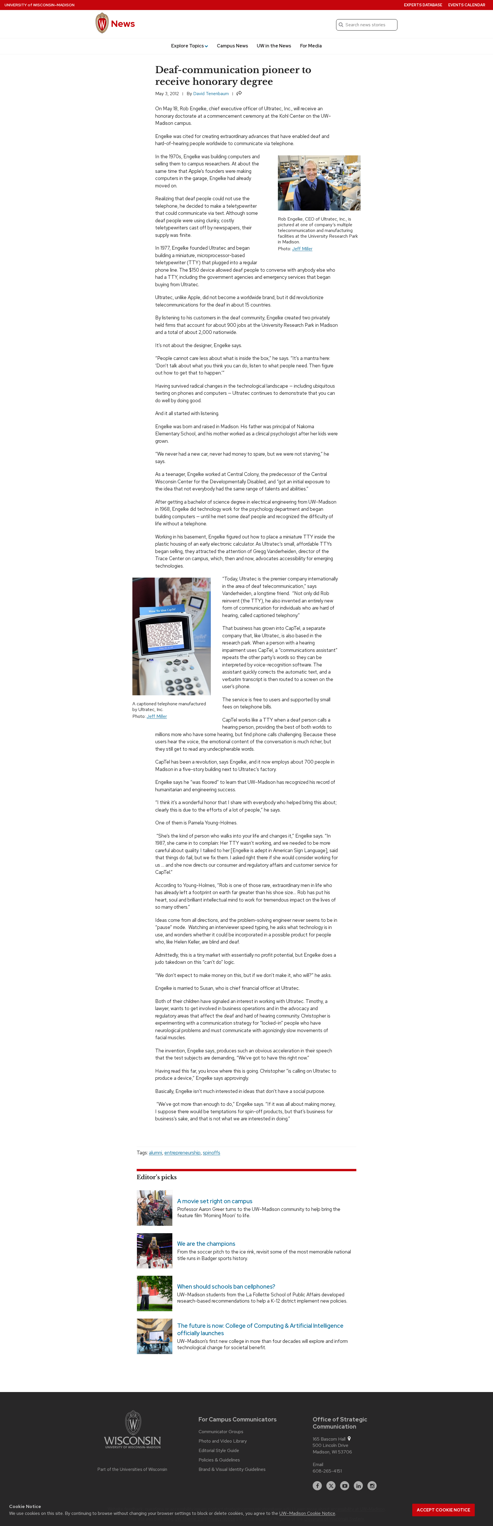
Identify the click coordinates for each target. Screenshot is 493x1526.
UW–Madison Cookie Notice (307, 1513)
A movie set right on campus (214, 1201)
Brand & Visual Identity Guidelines (232, 1469)
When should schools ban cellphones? (226, 1286)
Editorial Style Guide (219, 1450)
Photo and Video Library (223, 1441)
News (123, 23)
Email (318, 1464)
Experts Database (423, 5)
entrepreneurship (182, 1152)
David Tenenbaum (211, 94)
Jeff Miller (302, 249)
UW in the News (274, 46)
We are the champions (206, 1243)
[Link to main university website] (132, 1430)
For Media (311, 46)
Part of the (132, 1469)
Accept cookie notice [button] (443, 1510)
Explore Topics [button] (187, 46)
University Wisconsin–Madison (39, 5)
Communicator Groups (221, 1432)
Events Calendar (466, 5)
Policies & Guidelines (219, 1460)
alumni (155, 1152)
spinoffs (211, 1152)
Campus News (232, 46)
